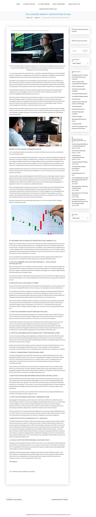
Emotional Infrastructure (78, 109)
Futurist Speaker (44, 4)
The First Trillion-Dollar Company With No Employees (79, 82)
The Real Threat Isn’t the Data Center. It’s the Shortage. (79, 102)
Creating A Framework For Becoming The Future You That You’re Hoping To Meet (80, 201)
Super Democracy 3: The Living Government (80, 194)
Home (18, 4)
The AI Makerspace (77, 106)
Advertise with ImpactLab (48, 9)
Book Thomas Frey (59, 4)
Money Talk (31, 30)
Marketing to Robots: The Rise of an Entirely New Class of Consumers (80, 77)
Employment (19, 30)
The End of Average (77, 116)
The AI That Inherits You (78, 86)
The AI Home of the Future (79, 150)
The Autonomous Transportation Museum (78, 156)
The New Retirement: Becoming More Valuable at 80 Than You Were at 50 (80, 179)
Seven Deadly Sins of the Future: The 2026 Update (80, 187)
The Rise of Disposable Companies (78, 112)
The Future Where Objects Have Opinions (79, 167)
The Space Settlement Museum (80, 162)
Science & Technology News (41, 30)
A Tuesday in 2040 (76, 123)
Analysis (14, 30)
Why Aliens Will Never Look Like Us (79, 120)
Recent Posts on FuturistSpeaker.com (79, 140)
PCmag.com (14, 461)
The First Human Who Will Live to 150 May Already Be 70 (80, 145)
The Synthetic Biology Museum (80, 96)
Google (25, 30)
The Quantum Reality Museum (79, 93)
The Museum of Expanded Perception (78, 90)
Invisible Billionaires (77, 173)
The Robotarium (76, 99)
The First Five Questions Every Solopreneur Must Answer (79, 127)
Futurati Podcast (29, 4)
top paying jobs (31, 471)
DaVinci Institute (74, 4)
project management (23, 471)
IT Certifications (14, 471)
